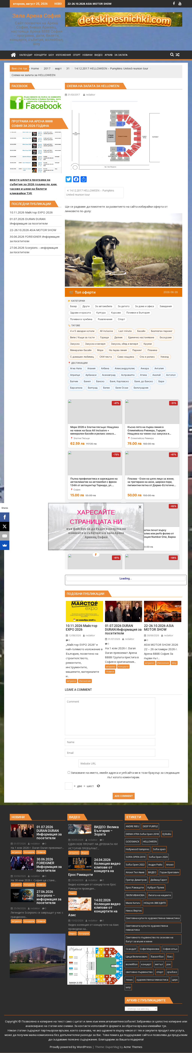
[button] (96, 517)
